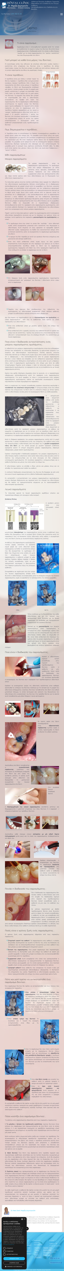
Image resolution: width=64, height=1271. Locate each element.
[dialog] (14, 1243)
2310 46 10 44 (16, 14)
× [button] (24, 1219)
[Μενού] (61, 14)
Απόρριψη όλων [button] (14, 1262)
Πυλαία (37, 1248)
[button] (14, 1267)
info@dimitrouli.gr (55, 1262)
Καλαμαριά (47, 1250)
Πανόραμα (47, 1252)
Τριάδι (37, 1250)
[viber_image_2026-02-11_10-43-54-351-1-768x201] (15, 5)
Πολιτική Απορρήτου (8, 1244)
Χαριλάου (47, 1255)
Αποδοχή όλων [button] (14, 1258)
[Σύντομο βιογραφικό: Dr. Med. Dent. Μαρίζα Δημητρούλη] (7, 1211)
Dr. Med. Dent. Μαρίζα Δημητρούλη (23, 1210)
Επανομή (38, 1257)
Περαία (46, 1248)
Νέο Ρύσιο (37, 1254)
